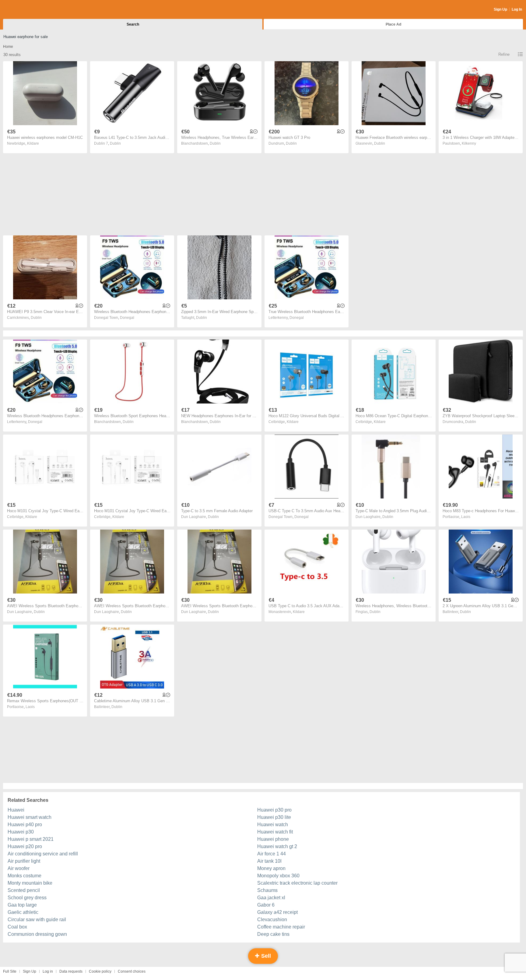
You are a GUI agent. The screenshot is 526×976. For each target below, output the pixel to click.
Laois (465, 517)
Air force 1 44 (271, 853)
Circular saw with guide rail (37, 919)
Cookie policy (100, 971)
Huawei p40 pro (25, 824)
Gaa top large (22, 904)
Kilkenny (469, 143)
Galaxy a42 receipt (277, 912)
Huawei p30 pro (274, 809)
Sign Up (500, 9)
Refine (504, 54)
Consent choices (132, 971)
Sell (265, 956)
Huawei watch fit (275, 831)
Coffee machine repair (281, 926)
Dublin (115, 143)
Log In (517, 9)
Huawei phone (273, 839)
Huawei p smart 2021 (31, 839)
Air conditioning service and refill (43, 853)
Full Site (9, 971)
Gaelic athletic (23, 912)
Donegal (127, 317)
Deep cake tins (273, 934)
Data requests (70, 971)
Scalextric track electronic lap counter (297, 883)
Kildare (33, 143)
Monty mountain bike (30, 883)
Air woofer (19, 868)
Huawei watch (272, 824)
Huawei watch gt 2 (277, 846)
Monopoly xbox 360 (278, 875)
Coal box (17, 926)
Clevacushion (272, 919)
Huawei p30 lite (274, 817)
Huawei (16, 809)
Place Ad (393, 24)
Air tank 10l (269, 861)
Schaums (267, 890)
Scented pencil (24, 890)
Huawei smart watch (29, 817)
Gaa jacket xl (271, 897)
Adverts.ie (27, 9)
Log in (48, 971)
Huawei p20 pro (25, 846)
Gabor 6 (266, 904)
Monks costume (24, 875)
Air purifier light (24, 861)
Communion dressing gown (37, 934)
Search (133, 24)
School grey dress (27, 897)
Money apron (271, 868)
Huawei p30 (21, 831)
